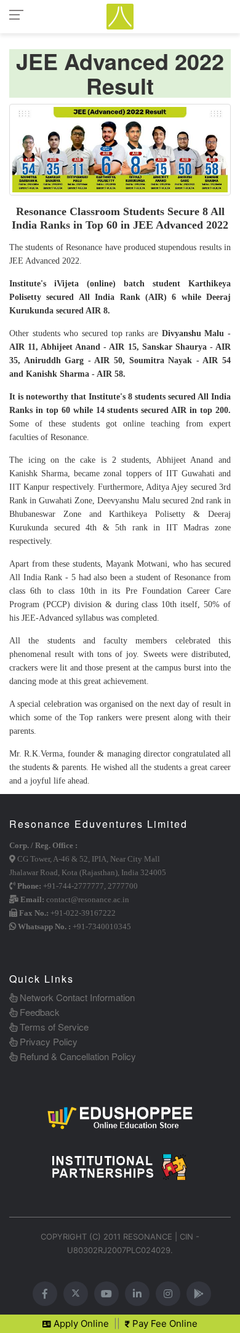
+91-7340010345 (102, 926)
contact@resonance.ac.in (87, 899)
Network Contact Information (76, 997)
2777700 (123, 886)
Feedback (38, 1011)
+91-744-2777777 (73, 886)
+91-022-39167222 (83, 913)
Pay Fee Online (164, 1323)
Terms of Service (53, 1026)
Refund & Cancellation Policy (76, 1056)
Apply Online (80, 1323)
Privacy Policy (47, 1041)
